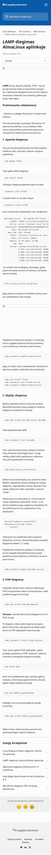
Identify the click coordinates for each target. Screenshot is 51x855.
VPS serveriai (24, 31)
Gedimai (25, 842)
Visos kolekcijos (9, 31)
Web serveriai (39, 31)
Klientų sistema (14, 839)
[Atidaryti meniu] (46, 4)
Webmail (28, 839)
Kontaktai (39, 839)
